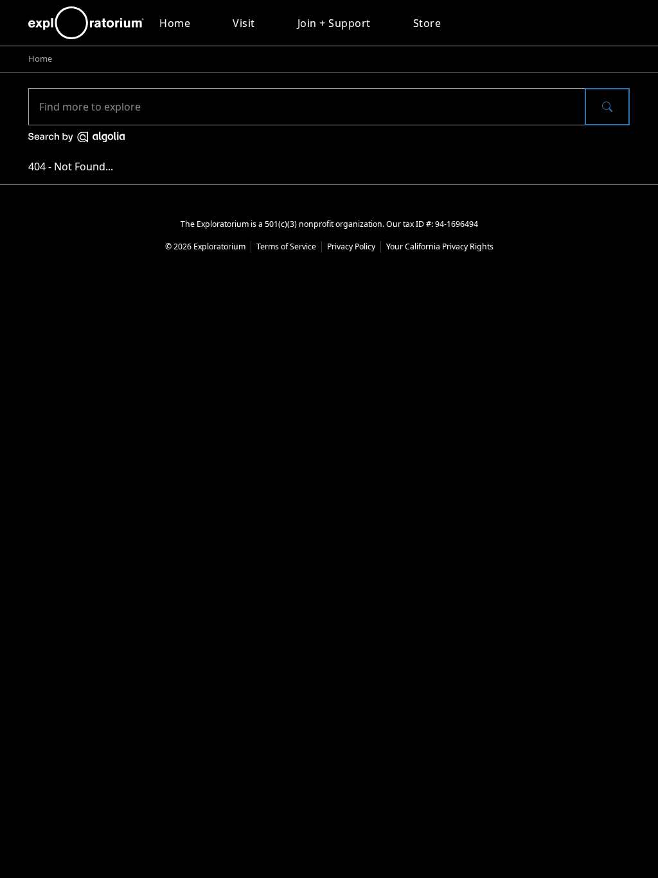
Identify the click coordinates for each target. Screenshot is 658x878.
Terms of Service (286, 246)
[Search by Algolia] (76, 136)
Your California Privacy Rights (440, 246)
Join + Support (334, 23)
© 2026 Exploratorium (205, 246)
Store (427, 23)
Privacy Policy (351, 246)
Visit (244, 23)
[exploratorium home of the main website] (86, 22)
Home (174, 23)
